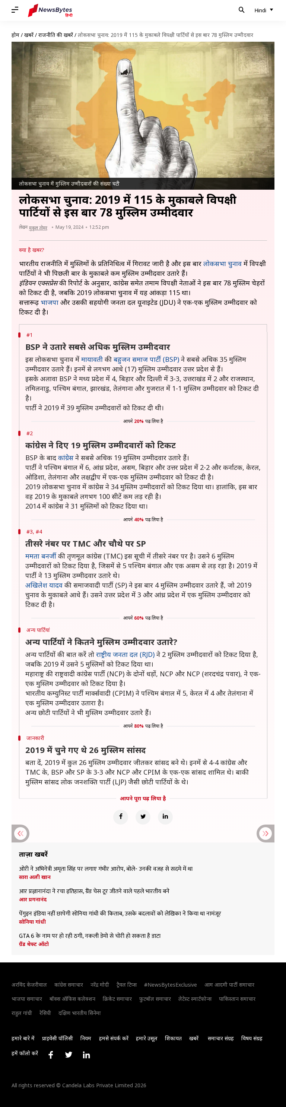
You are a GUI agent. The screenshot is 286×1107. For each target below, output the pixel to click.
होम (15, 34)
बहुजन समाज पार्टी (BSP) (146, 359)
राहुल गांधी (22, 1012)
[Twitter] (143, 817)
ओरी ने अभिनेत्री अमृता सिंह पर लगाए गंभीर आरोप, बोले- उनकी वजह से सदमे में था (106, 869)
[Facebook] (120, 817)
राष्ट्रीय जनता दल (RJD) (125, 654)
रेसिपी (45, 1012)
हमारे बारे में (23, 1038)
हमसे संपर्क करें (113, 1038)
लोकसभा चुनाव (222, 263)
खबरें (29, 34)
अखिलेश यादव (44, 585)
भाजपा (49, 302)
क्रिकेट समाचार (117, 998)
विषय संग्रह (252, 1038)
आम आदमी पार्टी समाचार (229, 984)
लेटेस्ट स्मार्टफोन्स (195, 998)
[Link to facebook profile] (51, 1055)
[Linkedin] (165, 817)
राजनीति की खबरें (55, 34)
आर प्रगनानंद (33, 899)
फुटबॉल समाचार (155, 998)
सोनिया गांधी (32, 921)
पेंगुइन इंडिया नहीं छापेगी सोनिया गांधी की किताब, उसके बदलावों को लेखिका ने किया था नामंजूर (120, 914)
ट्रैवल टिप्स (127, 984)
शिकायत (173, 1038)
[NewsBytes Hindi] (50, 10)
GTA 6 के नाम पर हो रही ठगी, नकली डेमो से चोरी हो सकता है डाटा (90, 936)
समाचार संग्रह (221, 1038)
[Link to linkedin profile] (86, 1055)
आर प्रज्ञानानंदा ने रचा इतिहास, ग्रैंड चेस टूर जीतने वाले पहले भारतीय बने (94, 891)
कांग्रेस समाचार (68, 984)
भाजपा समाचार (27, 998)
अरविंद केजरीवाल (29, 984)
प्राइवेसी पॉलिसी (57, 1038)
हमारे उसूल (147, 1038)
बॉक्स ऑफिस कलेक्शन (72, 998)
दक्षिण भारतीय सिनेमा (79, 1012)
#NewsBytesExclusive (170, 984)
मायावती (92, 359)
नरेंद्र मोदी (99, 984)
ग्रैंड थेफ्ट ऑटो (34, 944)
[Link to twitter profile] (68, 1055)
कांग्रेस (65, 457)
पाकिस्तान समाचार (237, 998)
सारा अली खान (35, 877)
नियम (85, 1038)
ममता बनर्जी (40, 555)
